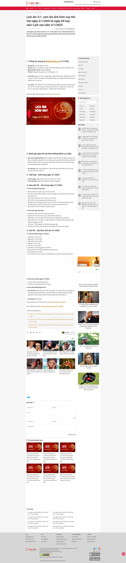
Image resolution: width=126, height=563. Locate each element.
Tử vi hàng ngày (44, 539)
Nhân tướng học (61, 8)
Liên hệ (63, 560)
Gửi (74, 417)
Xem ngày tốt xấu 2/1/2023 (57, 302)
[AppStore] (94, 560)
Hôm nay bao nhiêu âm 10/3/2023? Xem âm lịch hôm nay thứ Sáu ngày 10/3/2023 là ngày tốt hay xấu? (50, 478)
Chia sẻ (96, 265)
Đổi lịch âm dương (55, 94)
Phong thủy (54, 8)
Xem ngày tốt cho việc (31, 541)
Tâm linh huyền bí (91, 541)
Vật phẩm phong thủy (61, 539)
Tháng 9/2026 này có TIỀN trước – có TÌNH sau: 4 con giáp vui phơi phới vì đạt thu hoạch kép (90, 138)
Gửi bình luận (71, 434)
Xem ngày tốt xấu (30, 536)
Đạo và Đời (69, 8)
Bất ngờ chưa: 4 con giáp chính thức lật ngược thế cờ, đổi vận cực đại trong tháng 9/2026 (90, 163)
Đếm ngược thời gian (83, 82)
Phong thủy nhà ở (60, 541)
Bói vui (39, 8)
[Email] (37, 332)
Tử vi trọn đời (44, 541)
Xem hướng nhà (60, 536)
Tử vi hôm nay (75, 536)
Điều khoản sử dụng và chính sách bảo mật (53, 560)
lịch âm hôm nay (53, 61)
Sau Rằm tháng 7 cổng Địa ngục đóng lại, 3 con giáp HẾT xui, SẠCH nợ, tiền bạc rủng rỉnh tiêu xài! (90, 130)
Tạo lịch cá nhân (82, 75)
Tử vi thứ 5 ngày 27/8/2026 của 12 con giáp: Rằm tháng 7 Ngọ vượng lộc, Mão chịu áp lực (90, 196)
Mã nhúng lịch (81, 79)
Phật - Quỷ (82, 114)
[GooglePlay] (94, 555)
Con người (92, 114)
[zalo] (34, 332)
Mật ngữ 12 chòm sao (77, 539)
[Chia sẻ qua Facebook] (28, 332)
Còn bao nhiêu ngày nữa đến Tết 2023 (52, 306)
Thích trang (83, 265)
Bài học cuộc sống (91, 539)
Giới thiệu (41, 560)
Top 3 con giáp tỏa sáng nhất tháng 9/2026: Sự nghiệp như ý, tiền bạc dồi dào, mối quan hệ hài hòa (90, 146)
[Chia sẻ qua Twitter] (31, 332)
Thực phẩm (82, 117)
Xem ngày (31, 8)
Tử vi (36, 8)
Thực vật (82, 106)
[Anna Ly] (63, 332)
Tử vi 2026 (43, 536)
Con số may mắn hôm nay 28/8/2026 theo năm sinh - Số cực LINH (90, 179)
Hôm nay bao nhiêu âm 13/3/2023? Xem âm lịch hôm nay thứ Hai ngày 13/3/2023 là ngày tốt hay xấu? (50, 457)
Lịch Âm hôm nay (29, 539)
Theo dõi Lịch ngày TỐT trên (61, 28)
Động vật (92, 106)
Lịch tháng (80, 68)
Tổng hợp (92, 120)
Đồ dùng (92, 109)
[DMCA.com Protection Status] (44, 555)
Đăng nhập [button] (97, 1)
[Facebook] (94, 549)
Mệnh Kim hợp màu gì (61, 543)
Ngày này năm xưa (82, 72)
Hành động (92, 111)
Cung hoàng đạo (46, 8)
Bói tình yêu (74, 541)
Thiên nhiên (82, 111)
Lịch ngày (80, 86)
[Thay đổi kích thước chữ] (53, 28)
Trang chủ (29, 12)
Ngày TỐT (80, 65)
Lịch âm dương (38, 12)
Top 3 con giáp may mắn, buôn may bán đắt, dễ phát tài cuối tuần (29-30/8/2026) (90, 188)
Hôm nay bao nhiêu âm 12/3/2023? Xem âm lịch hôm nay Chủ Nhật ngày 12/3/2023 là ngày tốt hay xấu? (67, 457)
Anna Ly (67, 332)
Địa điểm (92, 117)
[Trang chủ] (27, 8)
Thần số (83, 8)
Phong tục (88, 8)
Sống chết (82, 120)
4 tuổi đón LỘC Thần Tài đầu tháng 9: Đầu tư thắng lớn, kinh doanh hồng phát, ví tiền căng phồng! (90, 155)
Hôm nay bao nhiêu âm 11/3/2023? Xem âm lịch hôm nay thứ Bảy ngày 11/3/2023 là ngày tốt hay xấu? (33, 478)
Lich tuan (80, 89)
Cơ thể (81, 109)
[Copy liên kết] (39, 332)
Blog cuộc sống (76, 8)
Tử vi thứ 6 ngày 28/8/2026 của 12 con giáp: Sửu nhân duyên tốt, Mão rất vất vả (90, 171)
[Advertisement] (48, 46)
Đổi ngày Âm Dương (82, 61)
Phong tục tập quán (91, 536)
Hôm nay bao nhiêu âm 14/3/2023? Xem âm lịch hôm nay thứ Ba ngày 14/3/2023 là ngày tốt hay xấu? (33, 457)
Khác (93, 8)
